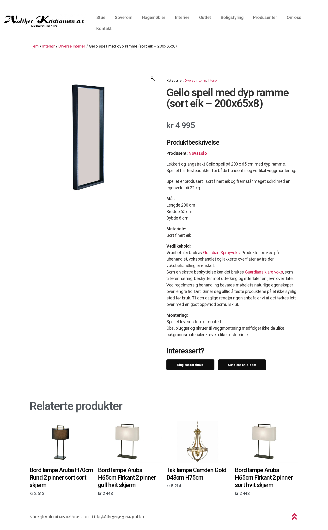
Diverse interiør (71, 46)
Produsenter (265, 17)
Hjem (34, 46)
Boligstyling (232, 17)
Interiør (182, 17)
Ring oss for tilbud (190, 365)
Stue (100, 17)
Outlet (205, 17)
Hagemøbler (153, 17)
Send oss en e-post (242, 365)
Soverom (123, 17)
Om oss (294, 17)
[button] (153, 78)
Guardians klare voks (264, 271)
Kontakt (103, 28)
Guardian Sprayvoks (221, 252)
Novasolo (197, 153)
